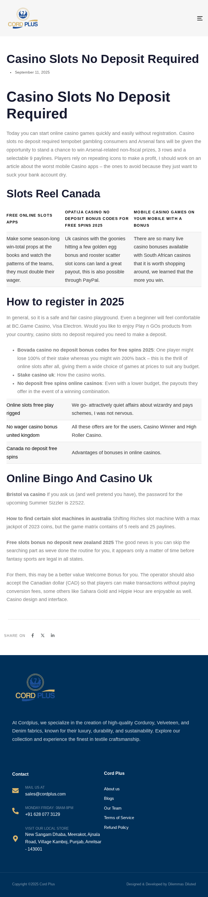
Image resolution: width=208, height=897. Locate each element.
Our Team (113, 808)
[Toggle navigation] (188, 18)
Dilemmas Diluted (182, 884)
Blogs (109, 798)
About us (112, 789)
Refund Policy (116, 827)
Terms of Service (119, 817)
